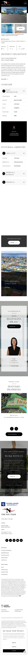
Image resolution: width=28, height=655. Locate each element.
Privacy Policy (18, 611)
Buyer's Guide (4, 569)
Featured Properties (6, 550)
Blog (2, 567)
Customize (14, 646)
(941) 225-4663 (14, 133)
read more (7, 287)
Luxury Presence (5, 611)
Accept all (14, 650)
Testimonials (4, 574)
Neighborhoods (5, 552)
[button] (14, 476)
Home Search (4, 557)
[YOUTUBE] (17, 540)
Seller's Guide (4, 572)
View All (20, 28)
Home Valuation (5, 555)
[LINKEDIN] (14, 540)
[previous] (12, 429)
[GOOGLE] (21, 540)
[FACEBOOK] (6, 540)
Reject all (14, 642)
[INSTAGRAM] (10, 540)
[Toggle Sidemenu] (25, 3)
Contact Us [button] (4, 560)
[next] (16, 429)
